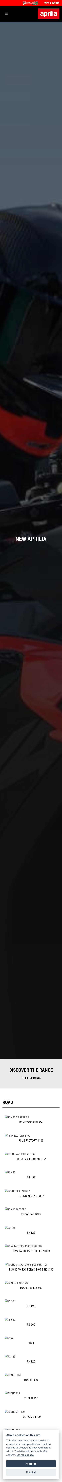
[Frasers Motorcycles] (31, 2)
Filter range (33, 1078)
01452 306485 (52, 2)
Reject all (31, 1472)
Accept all (31, 1463)
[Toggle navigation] (6, 13)
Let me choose (25, 1454)
